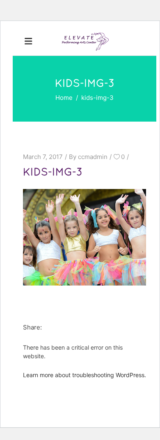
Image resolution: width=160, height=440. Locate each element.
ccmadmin (92, 157)
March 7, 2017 (43, 157)
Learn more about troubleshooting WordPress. (84, 374)
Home (64, 97)
